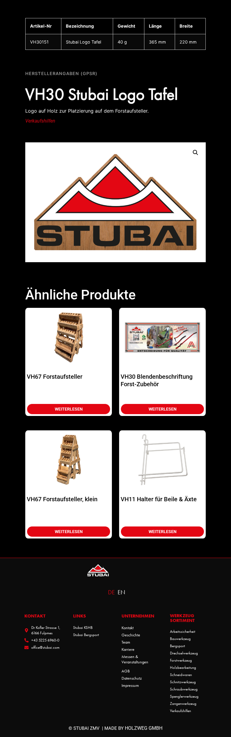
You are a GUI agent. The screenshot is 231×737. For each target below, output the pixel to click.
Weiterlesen (69, 409)
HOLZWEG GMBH (143, 728)
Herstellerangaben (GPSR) (61, 73)
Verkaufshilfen (40, 121)
